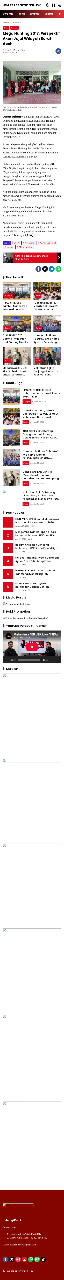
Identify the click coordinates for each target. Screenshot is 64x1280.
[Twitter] (45, 269)
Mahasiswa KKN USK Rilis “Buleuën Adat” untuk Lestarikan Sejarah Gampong (15, 371)
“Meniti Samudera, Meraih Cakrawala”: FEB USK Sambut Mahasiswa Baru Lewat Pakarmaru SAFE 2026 (45, 306)
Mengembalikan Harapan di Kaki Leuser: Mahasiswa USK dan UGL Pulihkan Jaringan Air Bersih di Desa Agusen (37, 533)
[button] (48, 5)
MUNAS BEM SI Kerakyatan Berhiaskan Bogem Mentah (32, 585)
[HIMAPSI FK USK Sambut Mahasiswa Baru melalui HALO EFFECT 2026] (17, 291)
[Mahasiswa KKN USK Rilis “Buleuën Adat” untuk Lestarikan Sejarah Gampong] (17, 356)
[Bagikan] (58, 51)
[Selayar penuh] (57, 660)
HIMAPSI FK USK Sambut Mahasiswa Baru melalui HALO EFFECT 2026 (15, 306)
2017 (16, 243)
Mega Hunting (25, 247)
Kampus (14, 28)
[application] (32, 647)
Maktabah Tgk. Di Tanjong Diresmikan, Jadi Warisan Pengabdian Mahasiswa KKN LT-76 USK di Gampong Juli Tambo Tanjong (47, 371)
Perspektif (7, 50)
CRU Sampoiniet (48, 243)
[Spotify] (30, 1259)
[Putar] (7, 660)
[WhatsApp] (58, 269)
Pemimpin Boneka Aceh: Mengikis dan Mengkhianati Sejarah (35, 572)
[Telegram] (52, 269)
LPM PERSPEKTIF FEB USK (22, 5)
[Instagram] (18, 1259)
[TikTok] (43, 1259)
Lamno (9, 247)
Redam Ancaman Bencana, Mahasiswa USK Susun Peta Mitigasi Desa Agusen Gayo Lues (37, 546)
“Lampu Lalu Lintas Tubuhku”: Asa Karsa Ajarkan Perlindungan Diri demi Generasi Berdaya (46, 339)
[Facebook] (38, 269)
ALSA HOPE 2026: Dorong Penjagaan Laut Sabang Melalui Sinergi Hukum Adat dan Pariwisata (15, 339)
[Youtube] (24, 1259)
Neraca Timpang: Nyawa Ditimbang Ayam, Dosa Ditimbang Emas (37, 559)
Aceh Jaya (29, 243)
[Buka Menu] (53, 5)
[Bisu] (51, 660)
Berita (6, 28)
